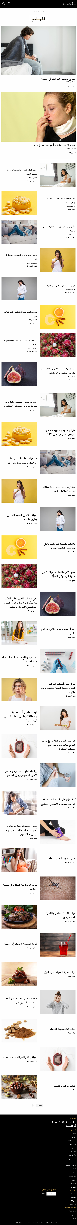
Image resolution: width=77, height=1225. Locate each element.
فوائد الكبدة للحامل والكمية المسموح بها (60, 915)
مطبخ (74, 1148)
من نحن (73, 1193)
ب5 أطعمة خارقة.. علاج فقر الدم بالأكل (58, 631)
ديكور (74, 1180)
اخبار (74, 1169)
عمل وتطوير (72, 1176)
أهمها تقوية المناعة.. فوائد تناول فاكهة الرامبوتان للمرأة (58, 574)
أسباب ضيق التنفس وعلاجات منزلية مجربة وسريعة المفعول (20, 403)
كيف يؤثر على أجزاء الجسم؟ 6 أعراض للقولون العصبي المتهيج (58, 801)
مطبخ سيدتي (72, 1214)
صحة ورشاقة (72, 1140)
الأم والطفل (72, 1155)
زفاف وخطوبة (72, 1159)
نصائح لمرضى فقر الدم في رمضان (58, 78)
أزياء (74, 1133)
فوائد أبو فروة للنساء (64, 1086)
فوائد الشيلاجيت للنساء (62, 1029)
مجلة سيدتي (72, 1211)
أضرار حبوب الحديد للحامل (61, 858)
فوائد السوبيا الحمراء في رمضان (20, 943)
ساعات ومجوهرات (70, 1165)
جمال (74, 1137)
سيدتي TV (73, 1218)
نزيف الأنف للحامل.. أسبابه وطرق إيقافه (55, 145)
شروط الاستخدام (71, 1201)
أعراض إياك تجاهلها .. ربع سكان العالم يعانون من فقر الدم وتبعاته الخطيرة (58, 744)
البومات (73, 1187)
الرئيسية (42, 12)
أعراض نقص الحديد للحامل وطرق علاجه (61, 285)
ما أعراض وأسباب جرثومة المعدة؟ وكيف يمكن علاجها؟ (22, 460)
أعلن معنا (73, 1204)
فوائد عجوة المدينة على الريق (59, 972)
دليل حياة (73, 1144)
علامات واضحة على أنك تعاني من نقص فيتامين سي (59, 545)
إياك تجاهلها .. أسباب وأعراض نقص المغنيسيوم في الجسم (21, 773)
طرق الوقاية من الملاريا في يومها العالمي (20, 886)
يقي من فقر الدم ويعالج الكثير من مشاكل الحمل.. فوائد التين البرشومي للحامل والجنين (20, 602)
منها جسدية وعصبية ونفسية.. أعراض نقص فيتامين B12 (59, 432)
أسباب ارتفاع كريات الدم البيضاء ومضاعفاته (19, 659)
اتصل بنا (73, 1197)
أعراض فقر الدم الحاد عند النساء (20, 1057)
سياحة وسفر (72, 1172)
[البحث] (9, 3)
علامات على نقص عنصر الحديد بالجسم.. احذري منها (20, 1000)
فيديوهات (73, 1183)
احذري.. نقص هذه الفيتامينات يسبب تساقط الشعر (59, 489)
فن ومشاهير (72, 1151)
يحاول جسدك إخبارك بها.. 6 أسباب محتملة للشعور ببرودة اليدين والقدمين (21, 830)
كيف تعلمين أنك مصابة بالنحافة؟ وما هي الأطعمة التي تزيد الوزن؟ (20, 716)
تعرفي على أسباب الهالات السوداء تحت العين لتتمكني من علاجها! (58, 688)
